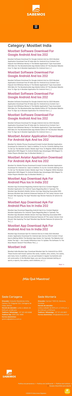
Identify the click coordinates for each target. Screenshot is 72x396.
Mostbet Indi (17, 247)
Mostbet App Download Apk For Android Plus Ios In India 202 (30, 180)
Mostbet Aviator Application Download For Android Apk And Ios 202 (35, 137)
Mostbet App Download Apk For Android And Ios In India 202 (30, 227)
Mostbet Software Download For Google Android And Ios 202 (31, 52)
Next (61, 264)
